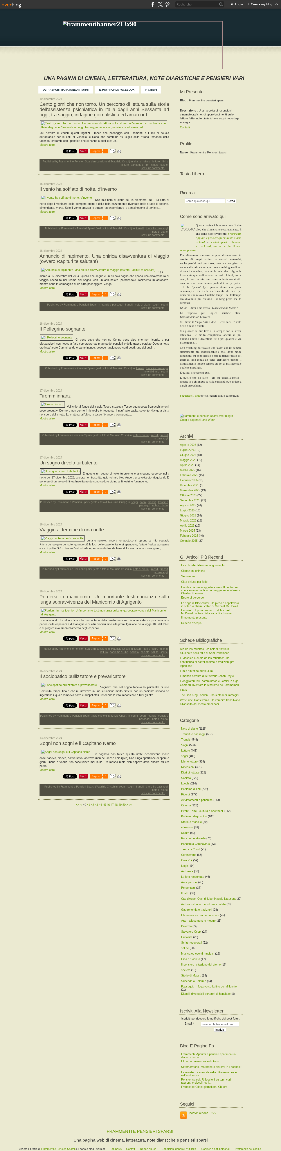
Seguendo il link (190, 395)
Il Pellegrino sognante (62, 329)
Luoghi (185, 783)
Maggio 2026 (188, 460)
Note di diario (160, 231)
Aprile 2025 (187, 525)
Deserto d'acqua (191, 623)
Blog (183, 100)
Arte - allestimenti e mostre (198, 920)
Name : (185, 152)
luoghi (185, 865)
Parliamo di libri (140, 164)
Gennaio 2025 (189, 540)
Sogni (164, 304)
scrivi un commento (153, 168)
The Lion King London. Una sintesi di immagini (209, 695)
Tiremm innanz (55, 396)
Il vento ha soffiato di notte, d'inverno (78, 189)
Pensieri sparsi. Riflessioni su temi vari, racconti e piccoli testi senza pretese (210, 246)
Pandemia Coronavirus (195, 843)
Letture (156, 161)
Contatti (185, 127)
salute (164, 164)
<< (77, 804)
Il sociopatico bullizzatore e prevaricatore (83, 676)
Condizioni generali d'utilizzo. (179, 1149)
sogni (156, 304)
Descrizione (188, 110)
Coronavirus (188, 854)
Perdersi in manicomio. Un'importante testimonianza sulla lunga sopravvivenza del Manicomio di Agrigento (104, 599)
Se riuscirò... (189, 576)
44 (100, 804)
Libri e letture (151, 648)
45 (104, 804)
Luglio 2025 (187, 510)
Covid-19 (186, 860)
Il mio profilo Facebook (117, 89)
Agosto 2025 (188, 505)
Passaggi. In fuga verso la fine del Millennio (209, 986)
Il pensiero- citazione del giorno (201, 964)
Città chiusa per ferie (194, 581)
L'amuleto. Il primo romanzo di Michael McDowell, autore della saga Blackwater (206, 612)
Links (183, 690)
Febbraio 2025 (189, 535)
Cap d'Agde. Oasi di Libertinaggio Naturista (208, 898)
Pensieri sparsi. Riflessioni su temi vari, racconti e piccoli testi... (206, 1081)
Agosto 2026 (188, 444)
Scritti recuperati (191, 942)
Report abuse (148, 1149)
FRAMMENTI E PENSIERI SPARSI (140, 1131)
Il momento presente (194, 617)
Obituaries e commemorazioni (200, 915)
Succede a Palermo (193, 981)
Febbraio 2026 (189, 475)
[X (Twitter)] (160, 4)
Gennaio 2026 (189, 480)
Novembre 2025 (190, 490)
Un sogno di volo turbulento (68, 463)
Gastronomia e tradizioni (196, 909)
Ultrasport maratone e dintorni (200, 1061)
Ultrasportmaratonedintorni (65, 89)
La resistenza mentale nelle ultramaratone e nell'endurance (209, 1074)
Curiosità (186, 937)
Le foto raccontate (192, 876)
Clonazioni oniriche (193, 570)
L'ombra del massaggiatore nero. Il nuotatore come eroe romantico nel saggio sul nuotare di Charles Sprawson (210, 590)
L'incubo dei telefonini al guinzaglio (203, 565)
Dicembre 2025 (190, 485)
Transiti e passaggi (157, 228)
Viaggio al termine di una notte (72, 529)
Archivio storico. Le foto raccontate (203, 904)
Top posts (116, 1149)
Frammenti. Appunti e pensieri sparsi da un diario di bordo (218, 238)
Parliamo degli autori (194, 816)
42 (92, 804)
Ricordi (185, 794)
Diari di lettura (142, 161)
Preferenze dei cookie (248, 1149)
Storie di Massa (191, 975)
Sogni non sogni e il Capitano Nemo (78, 743)
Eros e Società (190, 959)
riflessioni (187, 827)
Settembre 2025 (190, 500)
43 (96, 804)
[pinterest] (167, 4)
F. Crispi (151, 89)
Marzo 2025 (188, 530)
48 (116, 804)
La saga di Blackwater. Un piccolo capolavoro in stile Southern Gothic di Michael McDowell (210, 604)
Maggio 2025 (188, 520)
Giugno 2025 (188, 515)
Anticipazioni (189, 882)
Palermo (186, 926)
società (145, 652)
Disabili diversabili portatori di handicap (206, 993)
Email (188, 1023)
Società (134, 652)
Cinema (186, 805)
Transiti (140, 228)
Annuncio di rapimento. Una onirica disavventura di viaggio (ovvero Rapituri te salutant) (104, 259)
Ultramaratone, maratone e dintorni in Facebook (211, 1066)
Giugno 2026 (188, 455)
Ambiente (187, 871)
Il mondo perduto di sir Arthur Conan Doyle (207, 676)
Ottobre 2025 (188, 495)
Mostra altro (47, 144)
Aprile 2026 (187, 465)
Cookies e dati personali (215, 1149)
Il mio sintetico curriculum (196, 671)
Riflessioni (187, 767)
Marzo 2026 (188, 470)
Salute (155, 164)
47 (112, 804)
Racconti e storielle (193, 838)
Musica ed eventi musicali (197, 953)
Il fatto (185, 893)
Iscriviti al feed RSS (202, 1113)
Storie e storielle (191, 822)
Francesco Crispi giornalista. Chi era (204, 1086)
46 (108, 804)
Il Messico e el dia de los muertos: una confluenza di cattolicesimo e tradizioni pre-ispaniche (207, 661)
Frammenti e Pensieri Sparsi (58, 1149)
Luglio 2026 (187, 449)
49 (120, 804)
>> (131, 804)
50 (124, 804)
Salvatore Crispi (191, 931)
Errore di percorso (192, 597)
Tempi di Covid (190, 849)
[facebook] (153, 4)
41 (88, 804)
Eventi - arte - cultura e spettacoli (202, 811)
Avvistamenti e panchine (197, 800)
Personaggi (188, 887)
